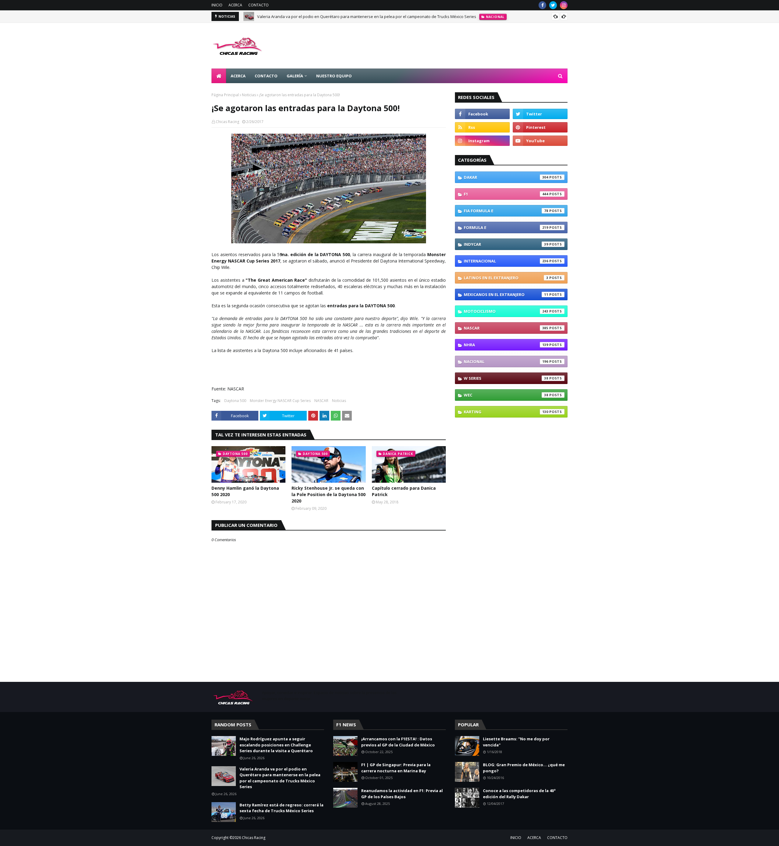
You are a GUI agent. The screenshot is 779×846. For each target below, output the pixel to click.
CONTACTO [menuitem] (266, 76)
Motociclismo (506, 311)
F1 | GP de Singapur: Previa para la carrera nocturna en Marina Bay (396, 768)
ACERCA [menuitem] (238, 76)
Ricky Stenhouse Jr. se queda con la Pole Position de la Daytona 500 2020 (328, 494)
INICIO (216, 5)
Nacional (506, 361)
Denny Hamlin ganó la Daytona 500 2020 (245, 491)
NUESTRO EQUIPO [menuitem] (334, 76)
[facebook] (542, 5)
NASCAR (321, 400)
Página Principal (225, 94)
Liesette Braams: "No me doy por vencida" (516, 742)
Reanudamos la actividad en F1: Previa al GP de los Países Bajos (402, 793)
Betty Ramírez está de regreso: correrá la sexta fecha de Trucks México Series (281, 808)
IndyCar (506, 244)
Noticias (249, 94)
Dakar (506, 177)
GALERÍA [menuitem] (295, 76)
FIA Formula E (506, 210)
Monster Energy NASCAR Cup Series (280, 400)
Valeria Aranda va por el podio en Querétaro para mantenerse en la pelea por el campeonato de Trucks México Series (366, 16)
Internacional (506, 261)
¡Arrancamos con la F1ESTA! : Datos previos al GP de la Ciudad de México (398, 742)
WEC (506, 395)
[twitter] (553, 5)
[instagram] (564, 5)
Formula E (506, 227)
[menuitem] (218, 76)
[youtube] (540, 141)
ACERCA (235, 5)
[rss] (482, 127)
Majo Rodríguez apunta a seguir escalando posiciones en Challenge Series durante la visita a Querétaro (276, 744)
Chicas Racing (227, 121)
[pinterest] (540, 127)
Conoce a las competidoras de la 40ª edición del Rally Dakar (519, 793)
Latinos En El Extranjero (506, 277)
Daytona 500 (235, 400)
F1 (506, 194)
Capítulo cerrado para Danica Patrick (404, 491)
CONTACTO (258, 5)
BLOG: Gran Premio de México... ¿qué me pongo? (524, 768)
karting (506, 411)
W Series (506, 378)
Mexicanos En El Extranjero (506, 294)
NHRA (506, 344)
